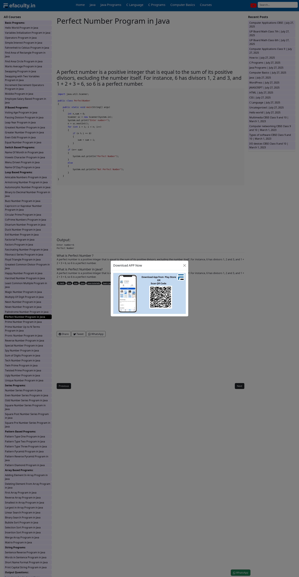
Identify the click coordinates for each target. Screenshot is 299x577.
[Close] (184, 265)
